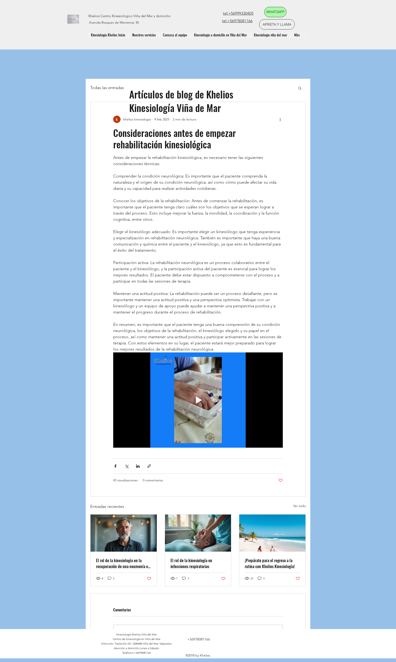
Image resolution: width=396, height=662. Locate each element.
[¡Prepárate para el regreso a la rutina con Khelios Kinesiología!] (272, 533)
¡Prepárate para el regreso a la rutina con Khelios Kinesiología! (270, 563)
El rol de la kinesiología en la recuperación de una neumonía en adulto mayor (123, 563)
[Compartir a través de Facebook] (115, 466)
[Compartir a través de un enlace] (149, 466)
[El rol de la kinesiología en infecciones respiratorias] (198, 533)
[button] (300, 88)
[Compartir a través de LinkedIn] (138, 466)
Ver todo (299, 506)
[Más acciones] (280, 119)
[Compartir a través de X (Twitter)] (126, 466)
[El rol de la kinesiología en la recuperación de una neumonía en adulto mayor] (124, 533)
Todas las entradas (107, 87)
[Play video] (198, 400)
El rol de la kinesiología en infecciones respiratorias (191, 563)
